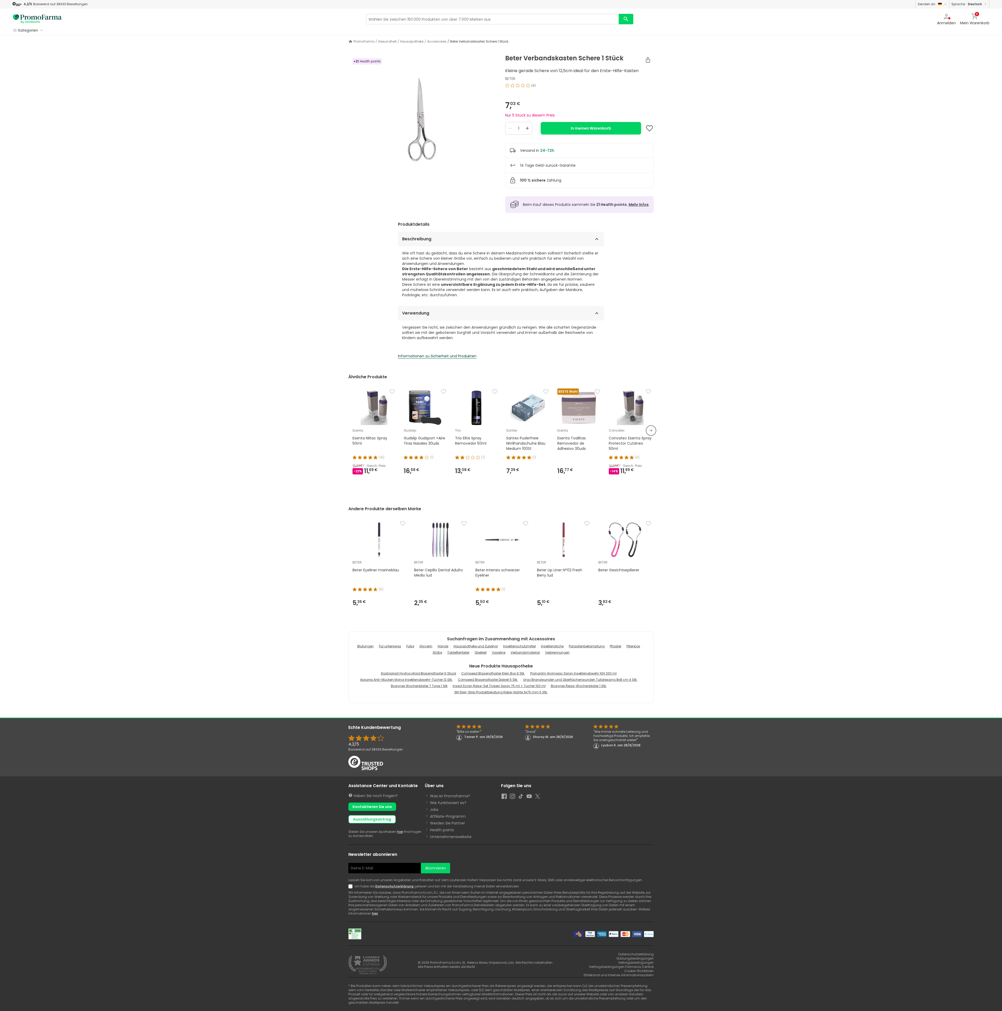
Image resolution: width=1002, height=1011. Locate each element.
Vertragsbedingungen (636, 962)
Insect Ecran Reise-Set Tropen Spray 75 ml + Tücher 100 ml (499, 686)
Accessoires (436, 41)
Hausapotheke (412, 41)
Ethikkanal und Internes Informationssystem (619, 975)
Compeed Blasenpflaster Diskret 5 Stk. (488, 679)
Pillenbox (633, 646)
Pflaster (615, 646)
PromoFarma (364, 41)
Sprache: (966, 4)
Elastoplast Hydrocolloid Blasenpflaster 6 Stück (418, 673)
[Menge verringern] (510, 128)
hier (400, 831)
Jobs (434, 809)
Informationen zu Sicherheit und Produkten (437, 356)
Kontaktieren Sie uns (372, 806)
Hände (443, 646)
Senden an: (927, 4)
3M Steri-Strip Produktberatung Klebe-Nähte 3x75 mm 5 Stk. (501, 692)
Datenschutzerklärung (394, 886)
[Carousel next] (651, 430)
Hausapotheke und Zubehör (476, 646)
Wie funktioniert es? (448, 802)
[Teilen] (648, 60)
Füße (410, 646)
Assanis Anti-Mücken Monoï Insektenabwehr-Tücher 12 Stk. (406, 679)
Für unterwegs (390, 646)
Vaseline (498, 652)
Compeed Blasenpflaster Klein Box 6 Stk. (493, 673)
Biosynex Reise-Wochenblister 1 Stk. (579, 686)
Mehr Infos (639, 204)
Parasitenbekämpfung (587, 646)
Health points (442, 830)
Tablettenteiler (458, 652)
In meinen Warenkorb (591, 128)
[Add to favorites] (649, 128)
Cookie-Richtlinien (639, 971)
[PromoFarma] (37, 19)
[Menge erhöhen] (527, 128)
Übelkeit (481, 652)
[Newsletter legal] (351, 886)
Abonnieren (435, 868)
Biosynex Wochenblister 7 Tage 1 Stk (419, 686)
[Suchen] (626, 19)
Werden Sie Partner (447, 823)
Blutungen (365, 646)
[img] (422, 120)
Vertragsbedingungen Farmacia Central (621, 966)
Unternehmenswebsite (451, 836)
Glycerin (425, 646)
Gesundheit (387, 41)
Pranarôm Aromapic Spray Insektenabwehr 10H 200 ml (573, 673)
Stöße (437, 652)
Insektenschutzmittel (519, 646)
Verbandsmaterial (525, 652)
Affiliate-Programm (448, 816)
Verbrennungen (557, 652)
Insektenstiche (552, 646)
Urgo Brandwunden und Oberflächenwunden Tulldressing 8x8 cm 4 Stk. (580, 679)
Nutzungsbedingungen (635, 958)
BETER (510, 78)
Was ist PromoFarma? (450, 796)
